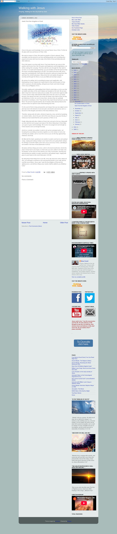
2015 (75, 92)
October (77, 110)
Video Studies (75, 25)
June (76, 119)
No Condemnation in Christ (82, 103)
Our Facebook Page (77, 27)
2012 (75, 99)
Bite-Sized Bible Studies (78, 23)
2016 (75, 90)
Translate (84, 64)
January (77, 124)
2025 (75, 70)
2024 (75, 72)
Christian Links (76, 30)
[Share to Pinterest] (54, 172)
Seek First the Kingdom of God (83, 105)
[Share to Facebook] (52, 172)
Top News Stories (76, 393)
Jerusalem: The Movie (78, 389)
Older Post (64, 223)
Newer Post (26, 223)
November (78, 108)
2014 (75, 95)
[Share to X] (50, 172)
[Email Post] (44, 172)
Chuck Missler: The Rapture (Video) (81, 360)
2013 (75, 97)
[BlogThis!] (49, 172)
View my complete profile (78, 277)
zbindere (57, 521)
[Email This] (47, 172)
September (78, 113)
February (77, 122)
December (78, 101)
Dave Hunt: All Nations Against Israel (81, 366)
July (76, 117)
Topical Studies (76, 21)
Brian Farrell (84, 261)
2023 (75, 74)
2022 (75, 77)
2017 (75, 88)
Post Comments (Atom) (35, 226)
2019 (75, 83)
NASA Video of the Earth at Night (81, 391)
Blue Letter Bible (76, 19)
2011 (75, 127)
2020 (75, 81)
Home (45, 223)
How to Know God (77, 17)
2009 (75, 129)
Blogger (69, 521)
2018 (75, 86)
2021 (75, 79)
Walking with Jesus (32, 8)
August (77, 115)
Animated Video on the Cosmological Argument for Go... (82, 376)
